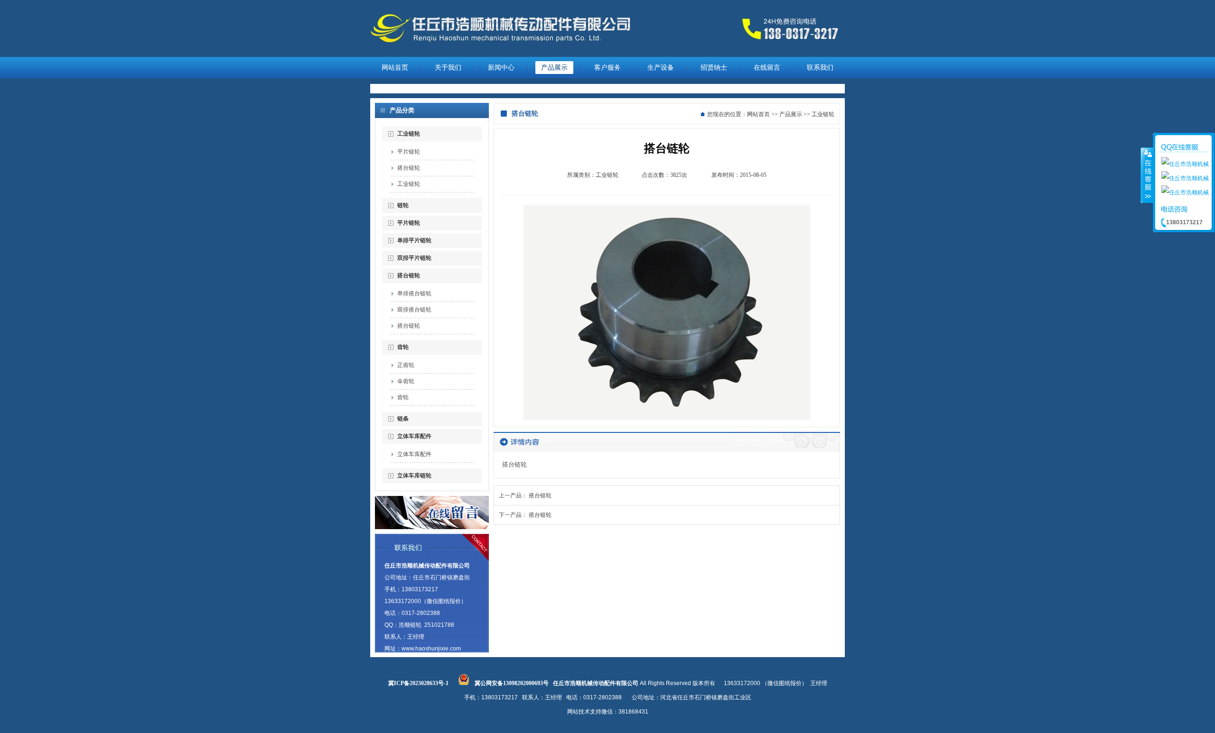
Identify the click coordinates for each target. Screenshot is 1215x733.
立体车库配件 (414, 436)
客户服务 (607, 67)
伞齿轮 (405, 381)
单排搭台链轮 (414, 293)
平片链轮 (408, 151)
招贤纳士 (714, 67)
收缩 (1147, 175)
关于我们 (448, 67)
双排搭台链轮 (414, 309)
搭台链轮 (408, 168)
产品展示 (554, 67)
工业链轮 (408, 133)
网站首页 (395, 67)
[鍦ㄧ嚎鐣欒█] (432, 527)
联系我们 (820, 67)
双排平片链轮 (414, 258)
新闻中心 (501, 67)
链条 (403, 418)
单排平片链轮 (414, 240)
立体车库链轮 (414, 475)
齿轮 (403, 347)
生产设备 (660, 67)
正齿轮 (405, 365)
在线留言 (767, 67)
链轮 (403, 205)
